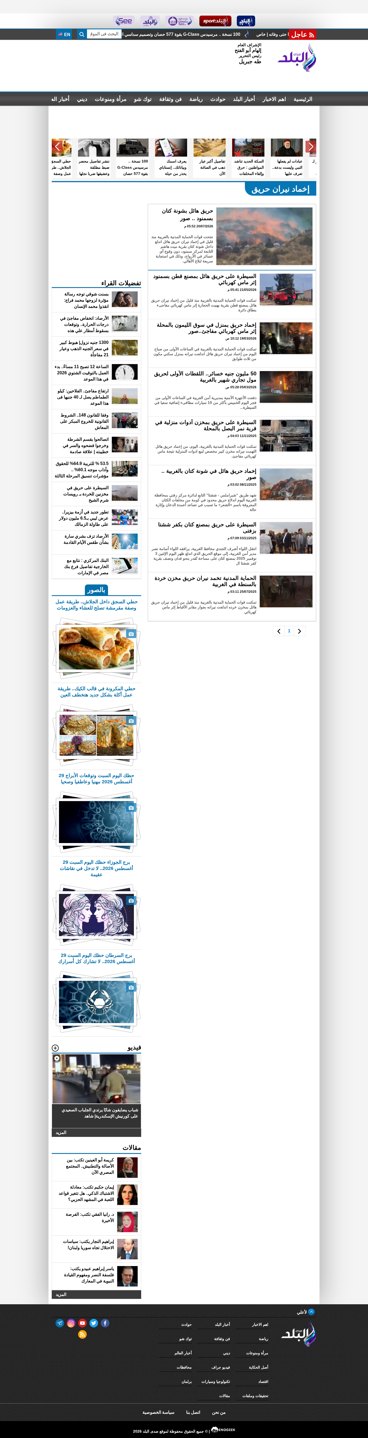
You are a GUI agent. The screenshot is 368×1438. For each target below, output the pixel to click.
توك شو (143, 99)
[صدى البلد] (296, 57)
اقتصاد (263, 1381)
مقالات (224, 1396)
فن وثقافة (170, 99)
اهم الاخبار (274, 99)
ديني (82, 99)
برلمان (187, 1381)
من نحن (219, 1412)
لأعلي (302, 1312)
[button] (310, 147)
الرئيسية (303, 99)
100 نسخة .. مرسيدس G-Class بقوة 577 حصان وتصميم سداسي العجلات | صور (243, 34)
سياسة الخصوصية (158, 1412)
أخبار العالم (57, 99)
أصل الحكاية (258, 1367)
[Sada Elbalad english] (124, 21)
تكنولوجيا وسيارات (216, 1381)
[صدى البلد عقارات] (150, 21)
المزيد (61, 1132)
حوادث (217, 99)
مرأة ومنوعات (111, 99)
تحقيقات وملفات (255, 1396)
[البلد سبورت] (215, 21)
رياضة (196, 99)
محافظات (184, 1367)
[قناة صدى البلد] (246, 21)
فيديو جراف (220, 1367)
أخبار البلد (244, 99)
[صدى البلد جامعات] (179, 21)
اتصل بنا (193, 1412)
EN (66, 34)
